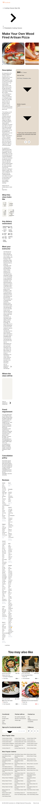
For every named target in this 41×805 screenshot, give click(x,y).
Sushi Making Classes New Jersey (7, 771)
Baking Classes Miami (31, 768)
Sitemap (4, 723)
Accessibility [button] (30, 721)
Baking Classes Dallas (31, 759)
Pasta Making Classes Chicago (19, 756)
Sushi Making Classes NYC (7, 773)
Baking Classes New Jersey (32, 770)
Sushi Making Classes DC (20, 792)
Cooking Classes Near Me (12, 8)
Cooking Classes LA (31, 740)
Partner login (17, 720)
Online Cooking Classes (31, 748)
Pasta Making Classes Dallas (20, 759)
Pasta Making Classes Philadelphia (31, 775)
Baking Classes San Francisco (6, 790)
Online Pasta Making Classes (32, 794)
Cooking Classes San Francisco (19, 746)
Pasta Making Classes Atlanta (20, 754)
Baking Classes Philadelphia (7, 777)
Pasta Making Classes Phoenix (31, 778)
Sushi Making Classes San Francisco (20, 787)
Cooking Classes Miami (6, 741)
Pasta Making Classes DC (32, 792)
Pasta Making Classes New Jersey (20, 771)
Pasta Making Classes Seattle (33, 789)
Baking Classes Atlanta (31, 754)
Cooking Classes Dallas (31, 738)
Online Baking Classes (6, 796)
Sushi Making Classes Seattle (20, 789)
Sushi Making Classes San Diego (20, 784)
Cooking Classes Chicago (20, 738)
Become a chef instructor (20, 718)
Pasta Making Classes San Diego (32, 784)
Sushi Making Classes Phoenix (19, 778)
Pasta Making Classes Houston (19, 761)
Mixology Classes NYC (6, 774)
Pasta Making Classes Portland (31, 781)
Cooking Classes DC (6, 748)
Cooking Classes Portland (32, 743)
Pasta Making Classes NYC (20, 773)
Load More (7, 645)
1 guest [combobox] (18, 105)
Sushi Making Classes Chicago (6, 756)
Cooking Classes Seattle (32, 745)
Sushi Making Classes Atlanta (8, 754)
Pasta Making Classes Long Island (20, 764)
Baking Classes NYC (31, 773)
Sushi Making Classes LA (7, 766)
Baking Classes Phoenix (7, 780)
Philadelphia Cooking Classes (13, 28)
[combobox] (27, 77)
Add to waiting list (21, 138)
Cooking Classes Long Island (20, 740)
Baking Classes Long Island (32, 763)
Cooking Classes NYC (31, 741)
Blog (3, 722)
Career (3, 720)
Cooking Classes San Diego (7, 745)
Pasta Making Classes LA (20, 766)
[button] (30, 721)
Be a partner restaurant (20, 716)
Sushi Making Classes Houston (6, 761)
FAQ (29, 716)
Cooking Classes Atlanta (7, 738)
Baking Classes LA (30, 766)
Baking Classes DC (6, 794)
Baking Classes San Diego (7, 786)
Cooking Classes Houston (7, 740)
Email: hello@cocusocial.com (33, 719)
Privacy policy (28, 803)
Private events (5, 718)
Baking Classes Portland (7, 783)
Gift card (4, 716)
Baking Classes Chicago (31, 756)
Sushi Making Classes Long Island (7, 764)
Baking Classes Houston (32, 760)
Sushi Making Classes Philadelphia (19, 775)
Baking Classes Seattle (6, 792)
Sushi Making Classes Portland (19, 781)
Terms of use (36, 803)
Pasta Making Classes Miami (20, 768)
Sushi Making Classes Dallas (8, 759)
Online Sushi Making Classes (20, 794)
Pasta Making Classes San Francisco (32, 787)
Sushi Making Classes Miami (8, 768)
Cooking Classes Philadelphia (8, 743)
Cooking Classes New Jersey (20, 741)
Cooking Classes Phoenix (20, 743)
